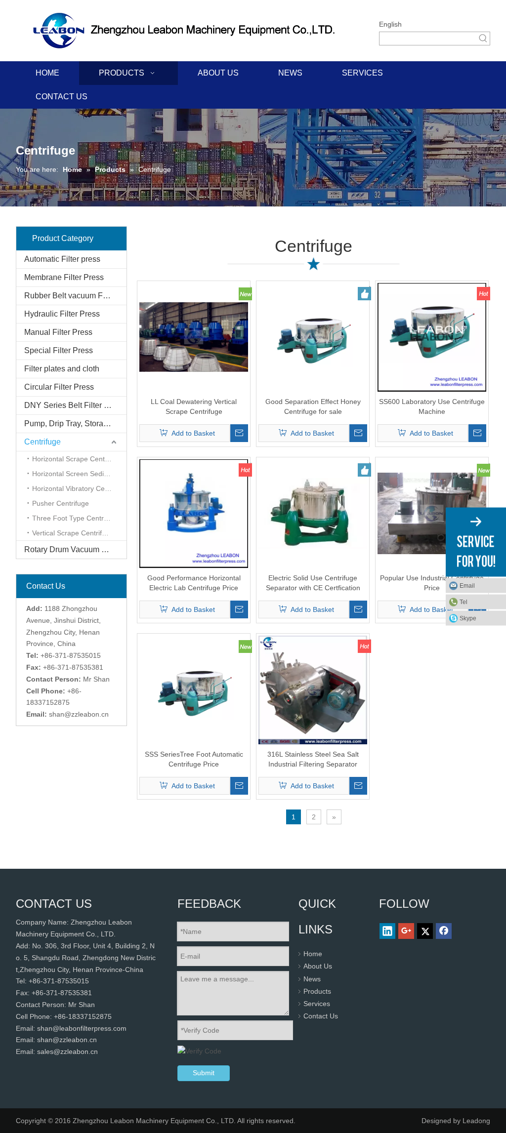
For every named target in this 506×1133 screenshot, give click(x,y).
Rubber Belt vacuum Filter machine (75, 295)
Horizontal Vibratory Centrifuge (79, 488)
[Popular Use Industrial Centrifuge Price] (432, 513)
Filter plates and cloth (61, 368)
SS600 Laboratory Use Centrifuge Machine (432, 406)
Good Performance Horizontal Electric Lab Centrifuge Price (194, 583)
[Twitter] (425, 931)
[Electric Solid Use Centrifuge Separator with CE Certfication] (312, 513)
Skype (468, 618)
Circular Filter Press (59, 387)
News (312, 979)
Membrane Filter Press (64, 277)
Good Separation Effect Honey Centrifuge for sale (313, 406)
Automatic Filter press (62, 259)
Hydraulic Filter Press (62, 314)
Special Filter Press (58, 350)
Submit (203, 1073)
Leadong (476, 1121)
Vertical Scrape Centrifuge (73, 533)
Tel (463, 602)
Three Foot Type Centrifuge (75, 518)
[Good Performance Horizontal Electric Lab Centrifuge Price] (193, 513)
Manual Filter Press (58, 332)
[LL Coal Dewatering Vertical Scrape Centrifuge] (193, 336)
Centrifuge (42, 442)
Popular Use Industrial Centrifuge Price (432, 583)
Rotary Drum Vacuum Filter (71, 549)
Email (467, 585)
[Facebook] (444, 931)
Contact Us (320, 1016)
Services (316, 1004)
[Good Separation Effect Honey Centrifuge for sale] (312, 336)
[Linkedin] (387, 931)
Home (312, 954)
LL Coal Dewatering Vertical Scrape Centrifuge (194, 406)
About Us (317, 966)
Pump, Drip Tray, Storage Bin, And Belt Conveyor (75, 423)
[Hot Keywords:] (483, 38)
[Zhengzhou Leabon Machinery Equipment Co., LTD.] (187, 30)
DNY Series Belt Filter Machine (75, 405)
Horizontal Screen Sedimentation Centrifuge (79, 474)
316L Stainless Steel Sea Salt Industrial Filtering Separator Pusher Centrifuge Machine (313, 759)
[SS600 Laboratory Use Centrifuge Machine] (432, 336)
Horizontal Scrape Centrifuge (77, 459)
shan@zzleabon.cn (79, 714)
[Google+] (406, 931)
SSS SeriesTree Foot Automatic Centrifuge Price (194, 759)
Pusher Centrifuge (60, 503)
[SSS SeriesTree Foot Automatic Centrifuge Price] (193, 689)
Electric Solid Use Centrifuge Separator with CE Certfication (313, 583)
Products (317, 991)
